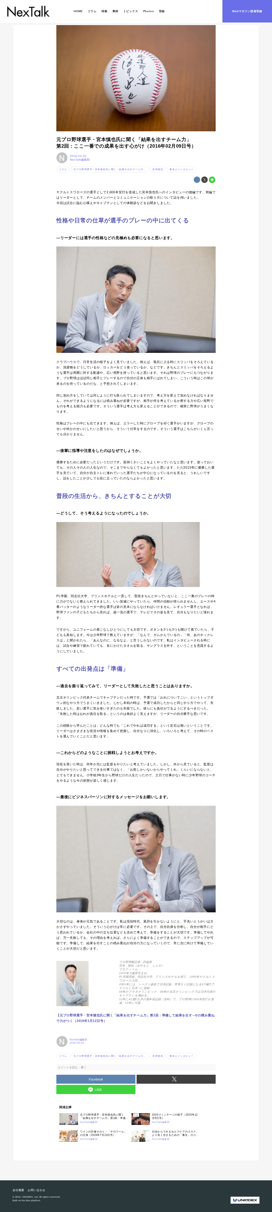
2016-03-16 (78, 156)
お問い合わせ (36, 1190)
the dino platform (31, 1200)
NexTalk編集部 (80, 159)
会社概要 (18, 1190)
